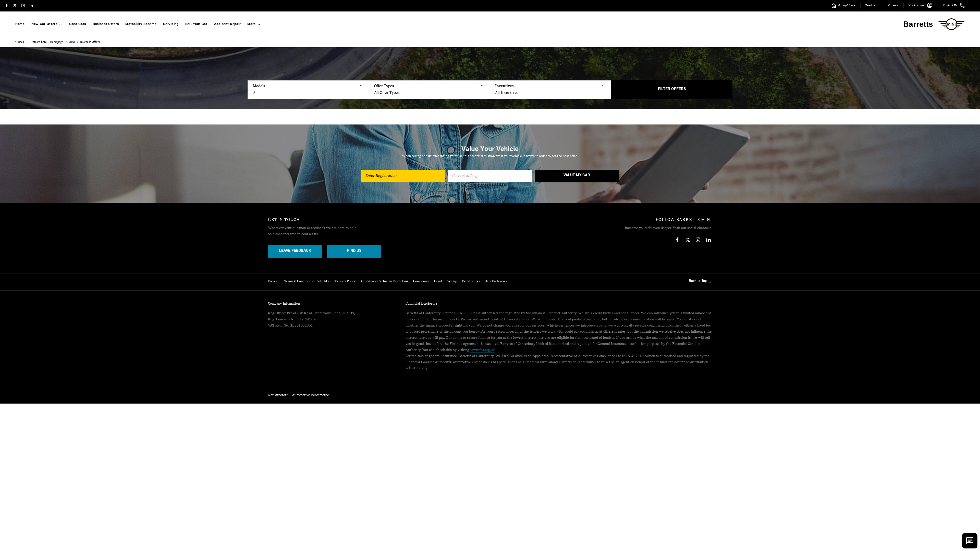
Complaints (421, 281)
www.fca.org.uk (482, 350)
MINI (71, 42)
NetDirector (277, 395)
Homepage (56, 42)
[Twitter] (15, 5)
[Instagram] (23, 5)
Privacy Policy (345, 281)
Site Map (323, 281)
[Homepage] (951, 24)
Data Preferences (497, 281)
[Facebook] (7, 5)
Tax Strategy (471, 281)
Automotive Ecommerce (310, 395)
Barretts (918, 24)
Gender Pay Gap (445, 281)
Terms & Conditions (298, 281)
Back (21, 42)
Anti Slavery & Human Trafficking (384, 281)
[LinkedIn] (31, 5)
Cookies (274, 281)
